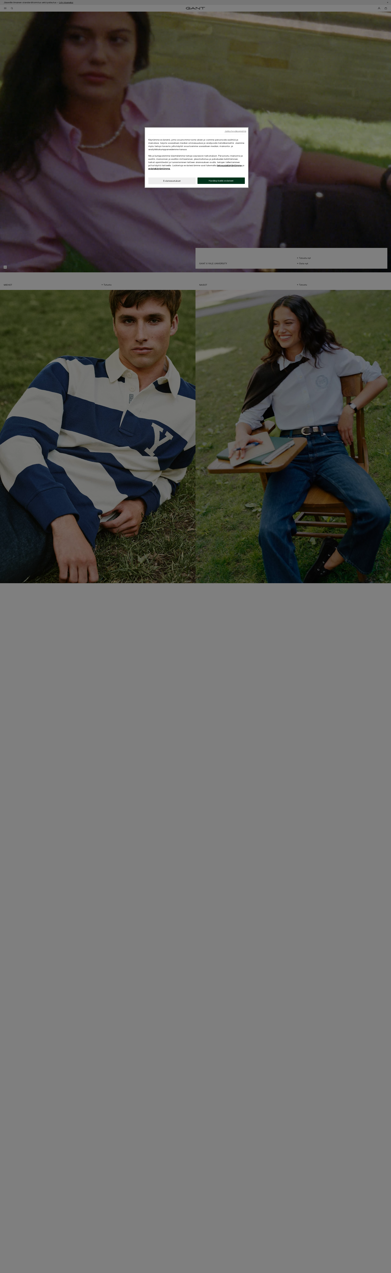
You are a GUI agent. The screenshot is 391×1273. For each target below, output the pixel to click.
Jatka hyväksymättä (235, 131)
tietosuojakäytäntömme (229, 165)
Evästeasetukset (172, 180)
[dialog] (196, 157)
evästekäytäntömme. (159, 168)
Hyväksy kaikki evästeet (221, 180)
